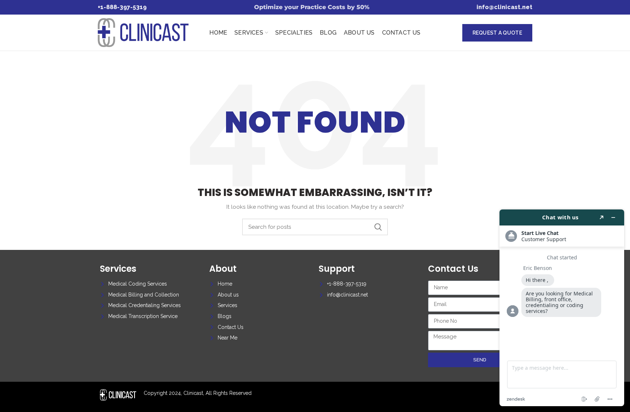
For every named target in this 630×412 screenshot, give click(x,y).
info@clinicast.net (504, 7)
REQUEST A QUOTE (497, 33)
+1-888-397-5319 (122, 7)
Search (378, 227)
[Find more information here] (562, 308)
